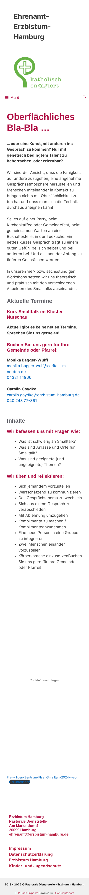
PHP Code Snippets (26, 893)
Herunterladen (19, 782)
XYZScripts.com (64, 893)
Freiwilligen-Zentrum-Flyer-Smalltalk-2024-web (41, 777)
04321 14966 (19, 377)
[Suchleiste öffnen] (84, 96)
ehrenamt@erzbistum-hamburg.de (38, 834)
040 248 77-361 (22, 400)
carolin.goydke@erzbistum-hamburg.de (43, 395)
